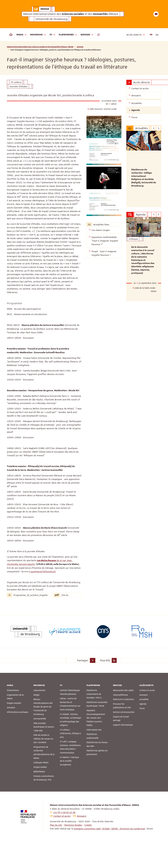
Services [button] (85, 34)
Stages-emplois (14, 703)
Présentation (13, 690)
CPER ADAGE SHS (93, 730)
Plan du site (56, 824)
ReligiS (36, 695)
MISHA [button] (19, 34)
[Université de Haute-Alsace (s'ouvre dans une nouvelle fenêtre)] (65, 631)
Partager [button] (82, 660)
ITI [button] (51, 34)
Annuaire (11, 707)
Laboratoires (39, 690)
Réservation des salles (123, 690)
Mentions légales (73, 824)
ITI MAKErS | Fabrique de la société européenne (69, 761)
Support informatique (123, 725)
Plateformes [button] (66, 34)
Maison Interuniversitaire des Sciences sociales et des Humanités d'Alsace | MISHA (40, 46)
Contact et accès (147, 690)
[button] (98, 34)
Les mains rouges (101, 230)
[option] (143, 169)
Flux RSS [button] (105, 660)
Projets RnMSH (40, 767)
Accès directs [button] (134, 34)
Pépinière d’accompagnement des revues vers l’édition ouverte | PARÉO (95, 718)
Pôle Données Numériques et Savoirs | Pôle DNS (43, 727)
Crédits (88, 824)
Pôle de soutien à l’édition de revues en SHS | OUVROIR (43, 739)
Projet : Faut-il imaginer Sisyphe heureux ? (104, 253)
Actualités (144, 699)
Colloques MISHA (40, 762)
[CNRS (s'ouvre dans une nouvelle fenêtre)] (103, 631)
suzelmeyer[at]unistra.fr (43, 571)
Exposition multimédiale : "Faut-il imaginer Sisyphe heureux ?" (105, 241)
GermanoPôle (39, 718)
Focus (142, 708)
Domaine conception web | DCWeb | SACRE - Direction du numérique (109, 828)
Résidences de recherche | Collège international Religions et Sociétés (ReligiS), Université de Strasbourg (143, 177)
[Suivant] (158, 128)
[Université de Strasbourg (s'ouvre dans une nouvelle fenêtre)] (26, 631)
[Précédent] (153, 128)
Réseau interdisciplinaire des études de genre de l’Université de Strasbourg (43, 706)
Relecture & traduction (123, 699)
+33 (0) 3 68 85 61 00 (64, 812)
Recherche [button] (36, 34)
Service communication (123, 712)
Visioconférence (120, 695)
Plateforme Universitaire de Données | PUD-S (94, 694)
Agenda (80, 46)
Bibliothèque (39, 771)
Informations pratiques (17, 712)
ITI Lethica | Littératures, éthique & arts (70, 734)
